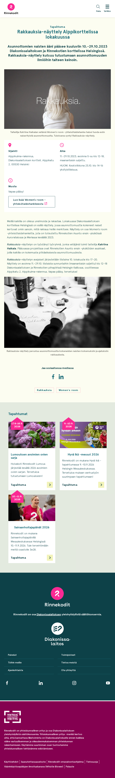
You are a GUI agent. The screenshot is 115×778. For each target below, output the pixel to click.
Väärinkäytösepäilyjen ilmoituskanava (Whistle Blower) (33, 766)
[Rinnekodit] (11, 8)
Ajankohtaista (15, 670)
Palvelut (12, 654)
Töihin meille (15, 662)
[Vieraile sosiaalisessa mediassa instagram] (74, 683)
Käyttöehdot (11, 761)
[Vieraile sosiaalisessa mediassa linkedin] (41, 683)
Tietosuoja (92, 761)
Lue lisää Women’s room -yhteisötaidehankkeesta (29, 201)
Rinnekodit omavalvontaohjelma (66, 761)
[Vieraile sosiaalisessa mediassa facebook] (7, 683)
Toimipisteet (68, 654)
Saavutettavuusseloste (33, 761)
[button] (99, 9)
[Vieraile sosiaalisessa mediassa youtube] (108, 683)
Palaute (70, 766)
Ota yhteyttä (68, 670)
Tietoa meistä (69, 662)
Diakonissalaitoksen (49, 614)
